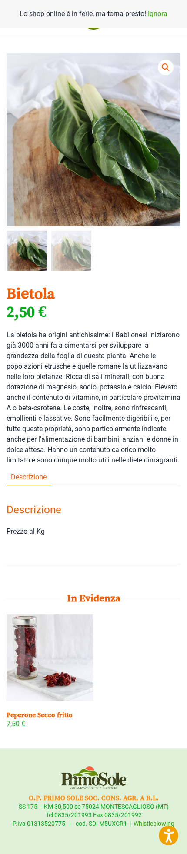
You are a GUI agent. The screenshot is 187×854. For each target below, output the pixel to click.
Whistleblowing (154, 823)
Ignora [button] (157, 14)
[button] (166, 67)
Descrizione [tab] (29, 477)
